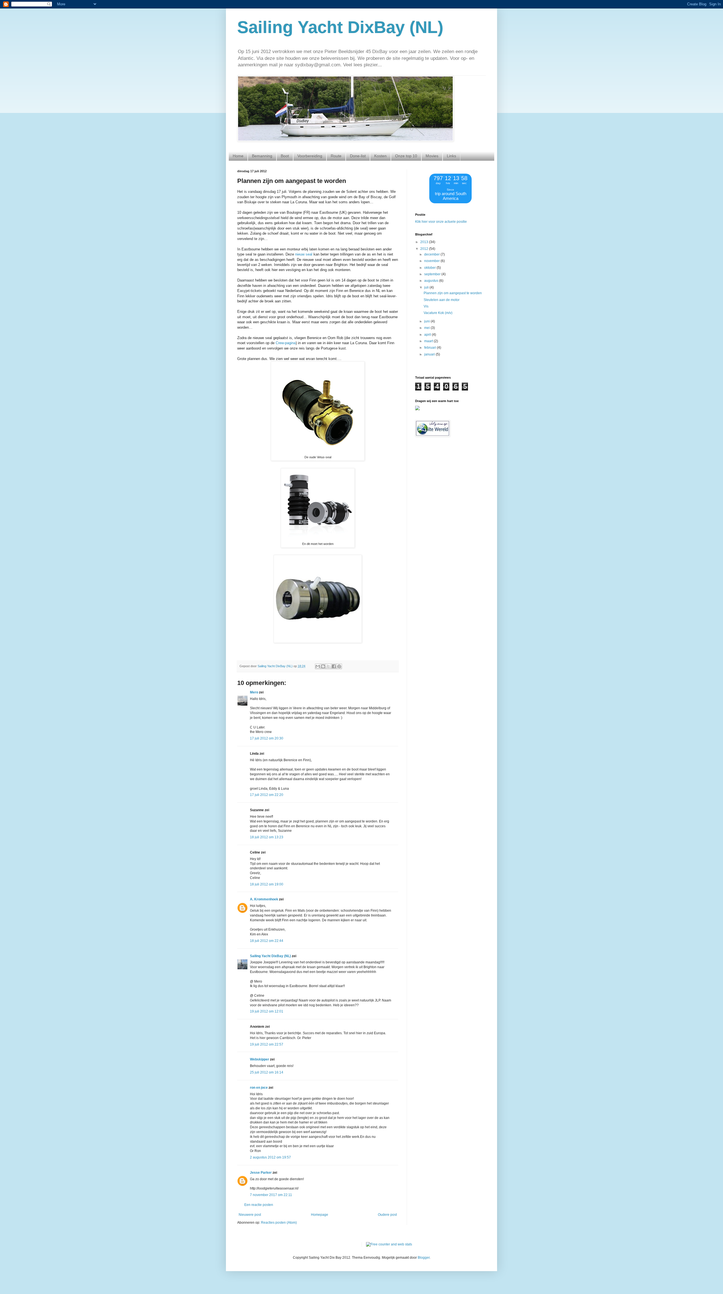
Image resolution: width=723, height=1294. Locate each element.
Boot (285, 156)
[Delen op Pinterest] (339, 666)
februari (430, 348)
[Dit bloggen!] (323, 666)
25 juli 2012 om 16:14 (266, 1072)
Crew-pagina (286, 343)
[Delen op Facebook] (334, 666)
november (432, 261)
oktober (430, 268)
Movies (432, 156)
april (428, 335)
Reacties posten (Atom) (279, 1223)
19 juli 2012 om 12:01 (266, 1011)
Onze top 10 (406, 156)
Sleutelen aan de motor (442, 300)
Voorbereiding (309, 156)
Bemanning (262, 156)
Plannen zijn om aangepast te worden (453, 293)
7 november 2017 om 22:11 (271, 1195)
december (432, 254)
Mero (254, 692)
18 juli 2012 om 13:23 (266, 837)
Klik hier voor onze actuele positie (441, 222)
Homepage (319, 1215)
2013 (424, 242)
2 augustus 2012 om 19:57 (270, 1157)
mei (427, 328)
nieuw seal (303, 254)
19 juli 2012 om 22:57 (266, 1044)
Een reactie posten (258, 1205)
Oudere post (387, 1215)
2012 (424, 249)
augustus (431, 281)
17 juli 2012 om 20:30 (266, 738)
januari (430, 354)
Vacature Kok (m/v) (438, 313)
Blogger (424, 1258)
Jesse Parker (261, 1173)
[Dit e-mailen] (318, 666)
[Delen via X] (328, 666)
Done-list (358, 156)
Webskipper (259, 1059)
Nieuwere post (250, 1215)
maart (429, 341)
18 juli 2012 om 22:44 (266, 941)
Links (451, 156)
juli (427, 287)
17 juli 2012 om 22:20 (266, 795)
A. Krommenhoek (264, 899)
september (432, 274)
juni (427, 321)
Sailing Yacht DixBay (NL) (340, 27)
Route (336, 156)
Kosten (380, 156)
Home (238, 156)
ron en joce (259, 1088)
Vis (426, 306)
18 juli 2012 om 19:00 (266, 884)
